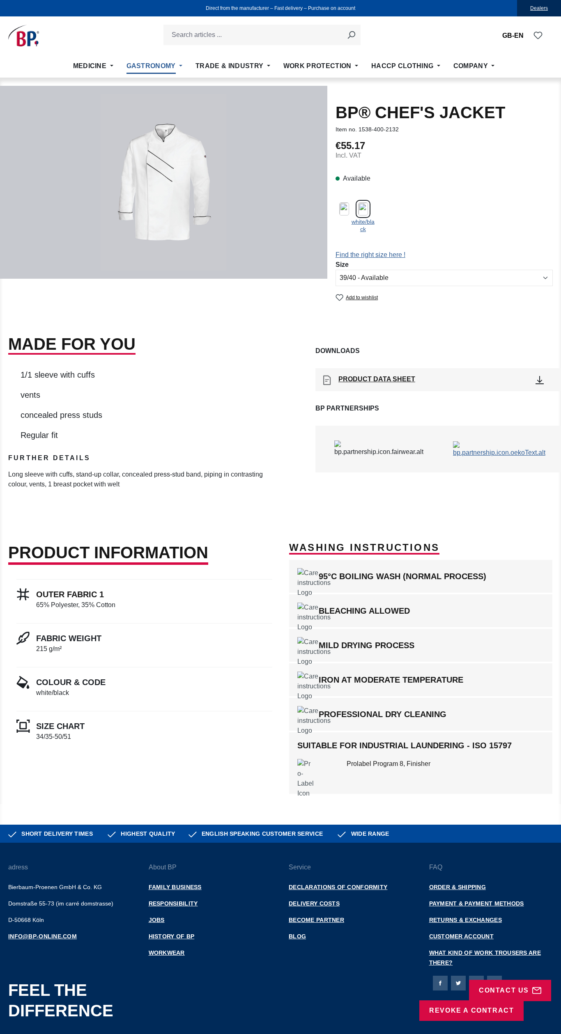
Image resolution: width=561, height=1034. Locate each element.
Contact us (504, 990)
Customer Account (461, 936)
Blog (297, 936)
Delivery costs (314, 903)
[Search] (351, 35)
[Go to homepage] (23, 35)
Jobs (157, 920)
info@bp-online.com (42, 936)
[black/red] (344, 208)
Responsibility (173, 903)
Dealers (539, 8)
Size (342, 264)
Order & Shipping (457, 887)
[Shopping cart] (548, 36)
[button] (140, 461)
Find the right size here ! (370, 254)
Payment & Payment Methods (476, 903)
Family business (175, 887)
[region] (163, 186)
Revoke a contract (471, 1010)
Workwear (167, 952)
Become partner (316, 920)
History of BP (172, 936)
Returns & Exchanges (465, 920)
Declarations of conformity (338, 887)
